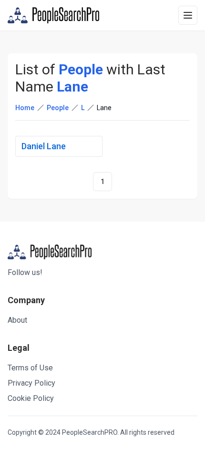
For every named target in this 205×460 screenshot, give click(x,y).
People (58, 108)
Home (24, 108)
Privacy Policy (31, 383)
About (17, 320)
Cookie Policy (31, 398)
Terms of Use (30, 367)
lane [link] (104, 108)
